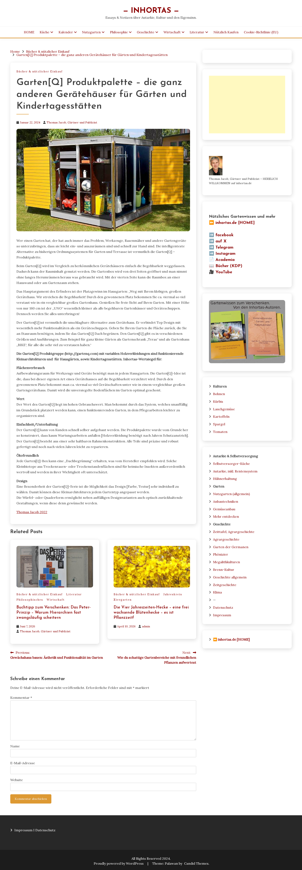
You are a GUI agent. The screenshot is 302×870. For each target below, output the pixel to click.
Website (16, 780)
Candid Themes (196, 863)
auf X (221, 241)
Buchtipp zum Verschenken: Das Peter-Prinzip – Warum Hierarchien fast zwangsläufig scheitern (53, 612)
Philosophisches (29, 599)
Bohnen (219, 394)
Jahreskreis (172, 594)
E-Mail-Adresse (22, 763)
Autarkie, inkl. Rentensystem (235, 471)
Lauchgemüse (224, 409)
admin (146, 626)
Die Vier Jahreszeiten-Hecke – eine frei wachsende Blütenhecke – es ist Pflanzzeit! (151, 612)
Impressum (222, 615)
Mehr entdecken (226, 516)
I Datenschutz (44, 830)
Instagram (225, 254)
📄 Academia (222, 260)
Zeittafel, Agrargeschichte (233, 532)
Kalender (66, 32)
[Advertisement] (247, 104)
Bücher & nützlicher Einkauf (39, 71)
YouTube (224, 272)
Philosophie (119, 32)
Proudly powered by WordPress (119, 863)
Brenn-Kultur (223, 570)
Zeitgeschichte (224, 585)
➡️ (211, 235)
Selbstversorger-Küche (231, 464)
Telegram (224, 247)
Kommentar (21, 698)
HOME (29, 32)
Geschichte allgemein (230, 577)
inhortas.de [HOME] (235, 223)
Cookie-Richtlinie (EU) (261, 32)
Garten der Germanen (230, 547)
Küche (44, 32)
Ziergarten (123, 599)
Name (15, 746)
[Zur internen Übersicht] (247, 362)
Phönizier (220, 554)
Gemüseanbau (224, 509)
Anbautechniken (225, 501)
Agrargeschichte (226, 539)
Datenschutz (223, 607)
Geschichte (145, 32)
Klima (217, 592)
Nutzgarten (91, 32)
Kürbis (218, 401)
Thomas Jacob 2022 (31, 512)
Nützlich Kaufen (226, 32)
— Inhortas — (151, 11)
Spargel (219, 424)
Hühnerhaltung (225, 479)
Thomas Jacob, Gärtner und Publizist (72, 122)
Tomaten (220, 432)
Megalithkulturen (226, 562)
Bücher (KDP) (229, 266)
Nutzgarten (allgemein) (231, 494)
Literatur (197, 32)
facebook (225, 235)
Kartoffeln (221, 416)
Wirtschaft (172, 32)
